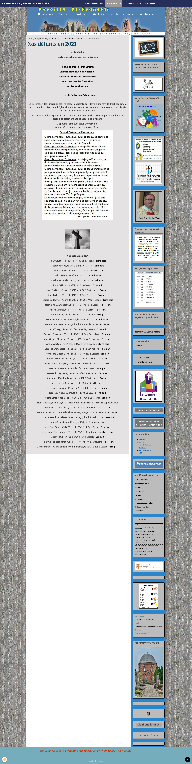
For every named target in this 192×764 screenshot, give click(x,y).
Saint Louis (138, 347)
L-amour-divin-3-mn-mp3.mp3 (145, 541)
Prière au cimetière (78, 87)
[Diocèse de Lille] (149, 85)
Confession (139, 500)
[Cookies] (4, 759)
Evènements (97, 3)
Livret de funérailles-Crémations (78, 96)
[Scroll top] (187, 759)
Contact (153, 3)
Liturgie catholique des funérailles (78, 72)
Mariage (138, 496)
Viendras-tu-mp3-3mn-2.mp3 (145, 532)
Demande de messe (142, 484)
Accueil (87, 3)
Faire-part (101, 261)
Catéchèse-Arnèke (142, 508)
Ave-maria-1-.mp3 (141, 549)
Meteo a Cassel (148, 586)
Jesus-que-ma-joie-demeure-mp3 (146, 546)
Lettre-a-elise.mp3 (141, 544)
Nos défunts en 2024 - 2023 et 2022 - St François (65, 40)
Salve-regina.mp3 (141, 555)
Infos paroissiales (113, 3)
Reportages (128, 3)
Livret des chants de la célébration (78, 77)
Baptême (138, 488)
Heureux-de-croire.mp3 (143, 538)
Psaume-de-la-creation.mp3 (144, 535)
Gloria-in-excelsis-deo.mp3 (144, 552)
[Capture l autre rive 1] (77, 176)
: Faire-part (112, 447)
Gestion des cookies (96, 762)
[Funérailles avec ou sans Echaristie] (149, 424)
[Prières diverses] (149, 465)
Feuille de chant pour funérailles (77, 67)
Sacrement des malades (144, 504)
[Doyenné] (149, 118)
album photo (141, 3)
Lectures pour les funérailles (78, 82)
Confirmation (139, 492)
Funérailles (139, 512)
